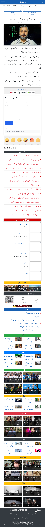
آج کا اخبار (30, 6)
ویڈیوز (14, 518)
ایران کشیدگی (13, 12)
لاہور (38, 297)
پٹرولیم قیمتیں (13, 14)
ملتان (24, 302)
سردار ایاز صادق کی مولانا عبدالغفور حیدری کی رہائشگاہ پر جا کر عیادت (29, 326)
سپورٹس (21, 370)
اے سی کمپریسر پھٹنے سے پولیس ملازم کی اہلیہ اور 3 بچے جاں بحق (28, 348)
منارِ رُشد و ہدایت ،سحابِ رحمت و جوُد (21, 243)
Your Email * (25, 102)
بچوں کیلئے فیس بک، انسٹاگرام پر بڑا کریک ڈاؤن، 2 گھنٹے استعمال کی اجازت (28, 453)
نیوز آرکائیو (28, 514)
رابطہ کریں (34, 514)
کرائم (21, 483)
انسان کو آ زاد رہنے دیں (24, 224)
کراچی (37, 302)
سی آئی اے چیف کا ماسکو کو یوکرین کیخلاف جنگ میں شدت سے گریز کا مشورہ (28, 359)
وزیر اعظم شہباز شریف (32, 12)
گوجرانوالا (23, 300)
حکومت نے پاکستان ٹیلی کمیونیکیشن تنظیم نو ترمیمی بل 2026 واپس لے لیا (8, 446)
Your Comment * (8, 109)
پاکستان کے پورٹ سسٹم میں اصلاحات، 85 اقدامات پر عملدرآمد (8, 409)
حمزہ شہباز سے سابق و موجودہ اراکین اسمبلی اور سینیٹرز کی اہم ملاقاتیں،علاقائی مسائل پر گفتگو (25, 320)
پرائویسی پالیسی (16, 514)
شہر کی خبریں (20, 6)
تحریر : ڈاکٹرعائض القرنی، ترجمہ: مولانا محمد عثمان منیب (21, 256)
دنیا (21, 352)
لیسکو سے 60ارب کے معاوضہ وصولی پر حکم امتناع (31, 313)
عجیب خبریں (21, 457)
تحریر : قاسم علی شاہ (25, 266)
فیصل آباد (23, 297)
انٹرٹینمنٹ (21, 413)
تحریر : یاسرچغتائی (26, 226)
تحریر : (27, 246)
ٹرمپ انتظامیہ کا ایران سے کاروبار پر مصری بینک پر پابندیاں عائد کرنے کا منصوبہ (8, 359)
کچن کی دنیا (26, 273)
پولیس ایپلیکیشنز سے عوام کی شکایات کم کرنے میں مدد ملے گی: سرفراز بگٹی (28, 341)
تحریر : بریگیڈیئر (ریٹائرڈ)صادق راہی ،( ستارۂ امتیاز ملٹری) (20, 236)
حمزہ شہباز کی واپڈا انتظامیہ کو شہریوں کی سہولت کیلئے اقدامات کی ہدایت (28, 409)
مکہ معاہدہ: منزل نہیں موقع (23, 234)
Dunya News (26, 518)
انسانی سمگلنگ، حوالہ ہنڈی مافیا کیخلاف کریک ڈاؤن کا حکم (31, 330)
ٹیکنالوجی (21, 439)
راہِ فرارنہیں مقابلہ (25, 263)
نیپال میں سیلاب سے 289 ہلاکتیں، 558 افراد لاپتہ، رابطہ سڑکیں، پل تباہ (28, 323)
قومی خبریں (21, 335)
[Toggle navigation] (42, 2)
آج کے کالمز (25, 6)
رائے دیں (23, 514)
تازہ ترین (35, 6)
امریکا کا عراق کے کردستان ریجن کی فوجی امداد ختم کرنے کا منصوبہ (28, 366)
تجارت (21, 396)
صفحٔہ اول (39, 6)
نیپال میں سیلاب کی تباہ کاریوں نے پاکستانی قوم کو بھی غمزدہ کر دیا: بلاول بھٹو (8, 348)
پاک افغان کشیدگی (32, 14)
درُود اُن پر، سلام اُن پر (24, 253)
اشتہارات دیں (9, 514)
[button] (5, 288)
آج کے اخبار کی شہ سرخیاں (21, 309)
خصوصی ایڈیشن (8, 6)
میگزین (3, 6)
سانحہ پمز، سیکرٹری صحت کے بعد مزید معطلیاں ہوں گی (31, 316)
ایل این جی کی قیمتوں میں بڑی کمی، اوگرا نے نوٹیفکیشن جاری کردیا (8, 402)
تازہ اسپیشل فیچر (22, 283)
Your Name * (7, 102)
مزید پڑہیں (21, 152)
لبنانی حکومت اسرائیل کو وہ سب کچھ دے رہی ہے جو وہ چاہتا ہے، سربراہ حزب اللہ (8, 366)
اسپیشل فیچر (14, 6)
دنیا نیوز (18, 518)
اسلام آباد (37, 300)
